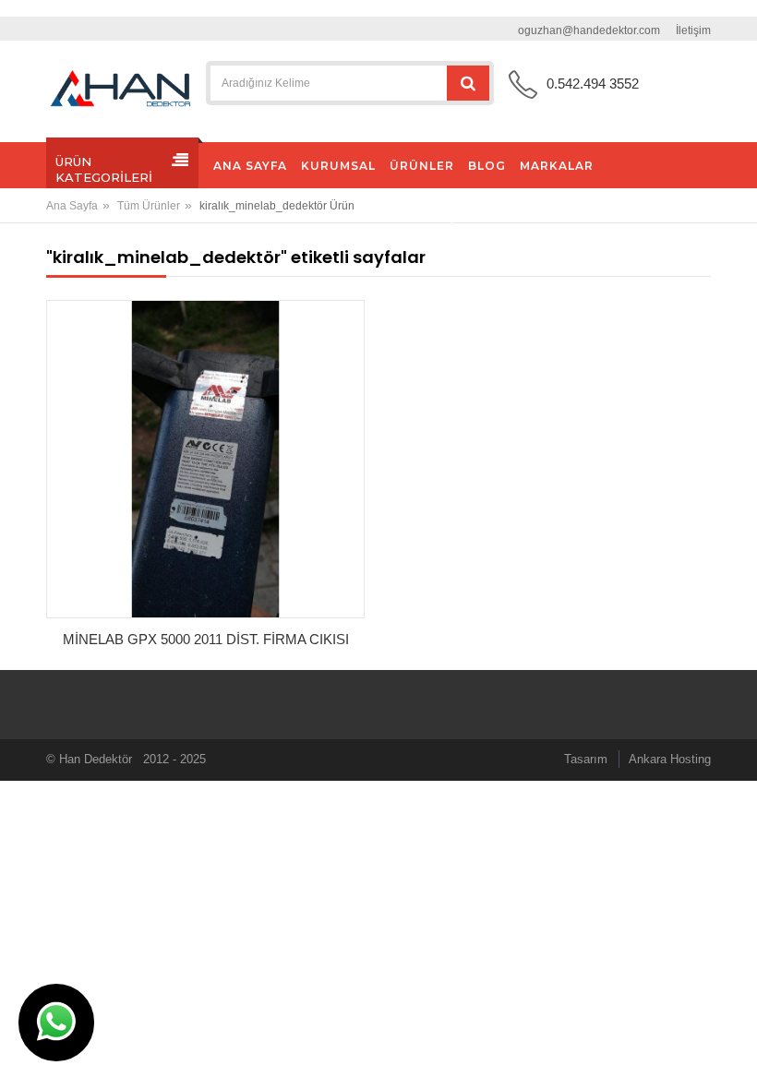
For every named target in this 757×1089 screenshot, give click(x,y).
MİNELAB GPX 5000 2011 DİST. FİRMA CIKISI (206, 639)
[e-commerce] (120, 88)
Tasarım (585, 759)
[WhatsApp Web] (56, 1022)
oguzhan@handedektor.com (589, 30)
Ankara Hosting (670, 759)
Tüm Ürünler (148, 205)
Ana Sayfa (72, 205)
